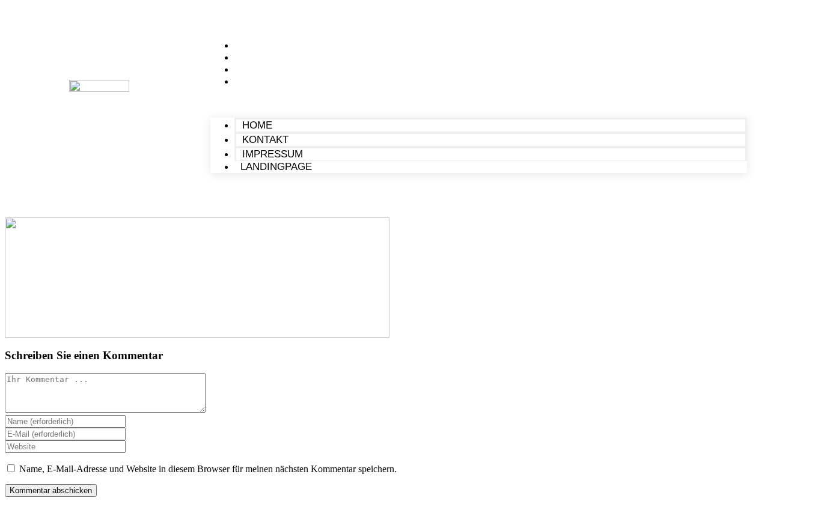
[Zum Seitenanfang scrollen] (8, 511)
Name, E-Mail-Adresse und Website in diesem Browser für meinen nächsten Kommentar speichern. (208, 469)
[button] (478, 102)
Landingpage (273, 81)
